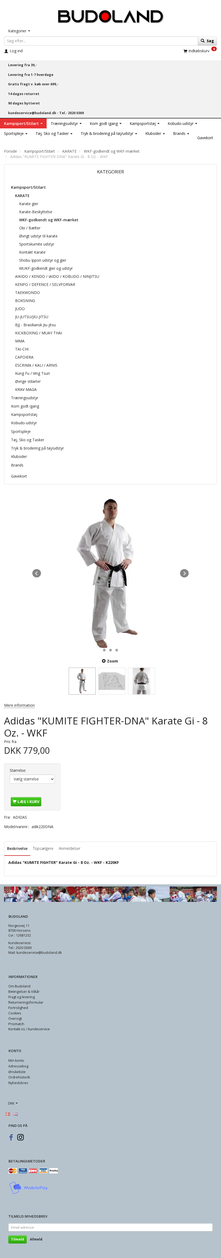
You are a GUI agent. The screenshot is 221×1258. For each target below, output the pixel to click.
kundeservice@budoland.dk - (33, 113)
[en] (15, 1113)
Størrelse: (18, 770)
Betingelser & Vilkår (24, 991)
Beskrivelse (17, 848)
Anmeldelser (69, 848)
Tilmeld (17, 1239)
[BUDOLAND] (110, 15)
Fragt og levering (21, 997)
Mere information (19, 705)
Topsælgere (43, 848)
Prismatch (16, 1024)
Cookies (14, 1013)
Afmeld (36, 1239)
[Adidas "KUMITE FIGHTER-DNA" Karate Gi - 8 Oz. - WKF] (110, 573)
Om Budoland (19, 986)
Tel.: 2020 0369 (71, 113)
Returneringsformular (25, 1002)
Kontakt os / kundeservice (29, 1029)
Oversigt (15, 1018)
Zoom (112, 661)
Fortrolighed (18, 1007)
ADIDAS (20, 817)
